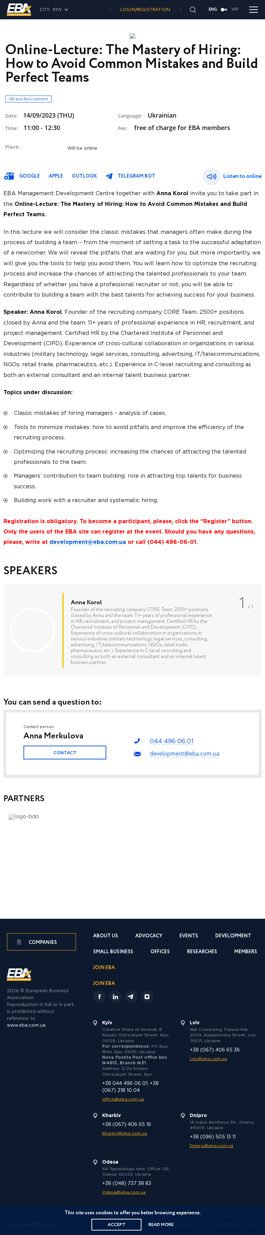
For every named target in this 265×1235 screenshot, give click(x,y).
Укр (235, 10)
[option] (132, 630)
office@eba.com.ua (123, 1099)
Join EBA (104, 968)
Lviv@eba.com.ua (208, 1059)
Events (188, 936)
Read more (161, 1225)
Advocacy (148, 936)
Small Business (113, 952)
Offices (160, 952)
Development (233, 936)
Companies (42, 942)
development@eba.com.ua (184, 753)
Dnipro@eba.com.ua (211, 1146)
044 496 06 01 (172, 741)
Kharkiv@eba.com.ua (124, 1133)
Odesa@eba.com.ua (124, 1192)
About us (105, 936)
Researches (202, 952)
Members (245, 952)
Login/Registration (145, 10)
